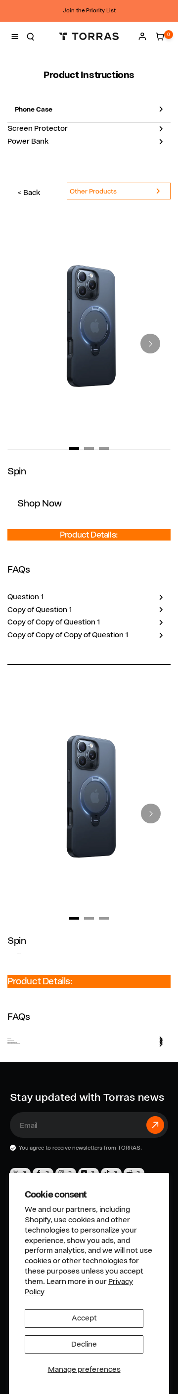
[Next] (150, 343)
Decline (84, 1344)
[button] (15, 36)
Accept (84, 1318)
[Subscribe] (155, 1125)
